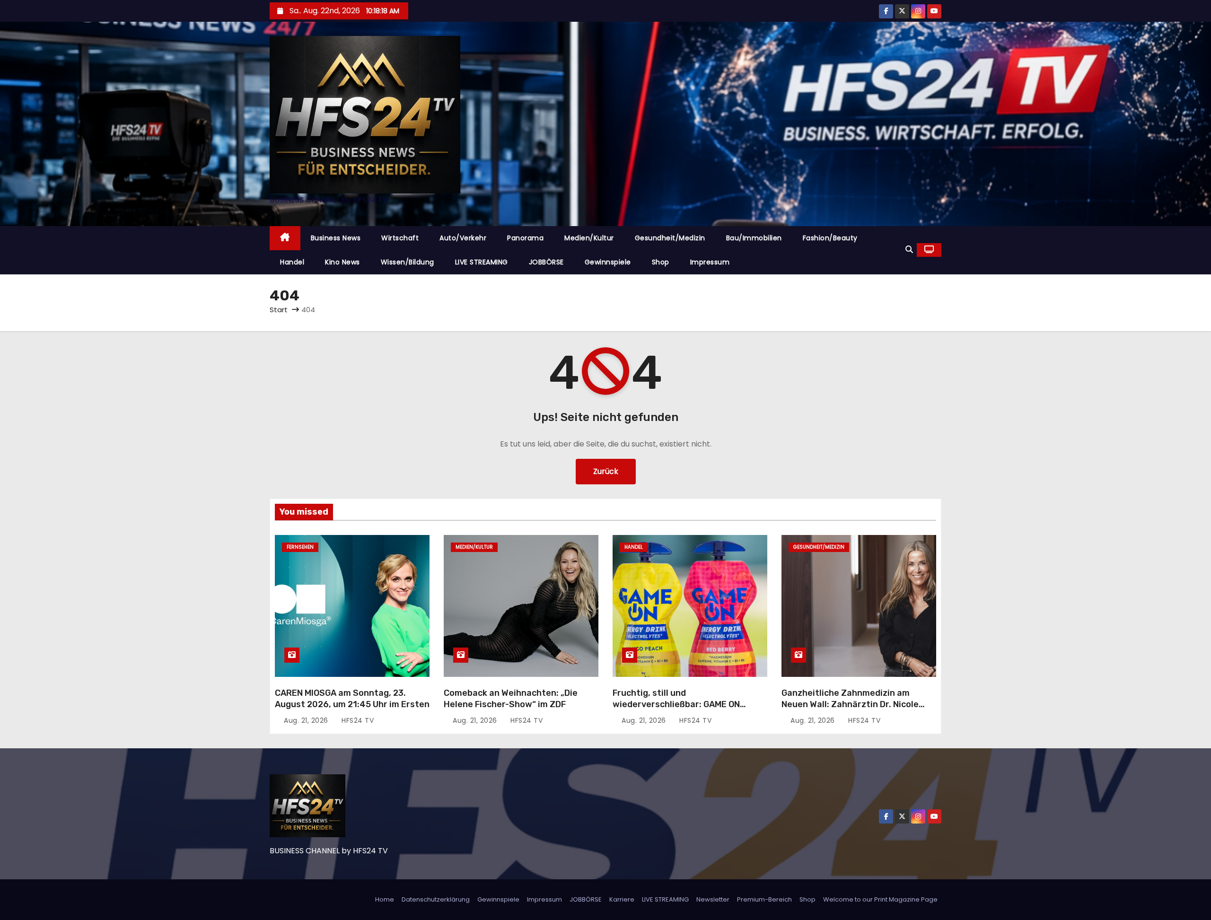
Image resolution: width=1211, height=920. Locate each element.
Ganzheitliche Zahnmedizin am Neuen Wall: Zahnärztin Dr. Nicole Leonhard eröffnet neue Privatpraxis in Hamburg (858, 710)
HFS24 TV (357, 720)
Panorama (525, 238)
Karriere (621, 899)
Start (279, 310)
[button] (909, 249)
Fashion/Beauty (830, 238)
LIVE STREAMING (481, 262)
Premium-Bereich (764, 899)
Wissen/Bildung (407, 262)
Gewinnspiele (608, 262)
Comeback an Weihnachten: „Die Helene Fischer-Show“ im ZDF (511, 699)
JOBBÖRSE (546, 262)
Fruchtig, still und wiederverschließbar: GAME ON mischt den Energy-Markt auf (676, 704)
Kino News (342, 262)
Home (384, 899)
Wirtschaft (400, 238)
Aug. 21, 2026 (307, 720)
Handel (292, 262)
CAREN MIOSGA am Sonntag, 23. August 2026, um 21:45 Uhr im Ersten (352, 699)
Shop (660, 262)
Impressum (710, 262)
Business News (336, 238)
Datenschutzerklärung (436, 899)
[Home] (285, 238)
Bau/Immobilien (754, 238)
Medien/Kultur (589, 238)
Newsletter (712, 899)
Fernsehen (300, 547)
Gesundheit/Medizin (670, 238)
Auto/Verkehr (462, 238)
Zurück (605, 471)
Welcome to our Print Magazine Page (880, 899)
